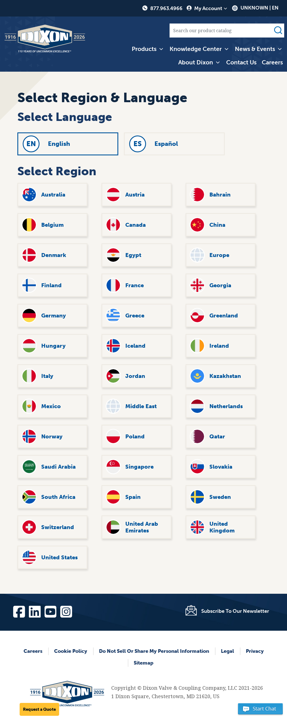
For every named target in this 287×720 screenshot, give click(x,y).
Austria (135, 194)
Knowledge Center (196, 48)
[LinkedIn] (34, 610)
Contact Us (241, 62)
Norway (52, 436)
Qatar (217, 436)
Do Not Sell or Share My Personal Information (154, 651)
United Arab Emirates (141, 527)
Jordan (135, 376)
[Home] (44, 38)
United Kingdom (222, 527)
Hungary (53, 345)
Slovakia (220, 466)
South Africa (58, 497)
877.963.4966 (166, 8)
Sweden (220, 497)
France (134, 285)
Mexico (51, 406)
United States (59, 557)
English (59, 144)
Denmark (53, 255)
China (217, 224)
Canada (135, 224)
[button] (260, 711)
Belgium (52, 224)
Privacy (255, 651)
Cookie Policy (70, 651)
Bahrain (220, 194)
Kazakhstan (225, 376)
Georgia (220, 285)
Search (278, 31)
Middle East (141, 406)
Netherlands (226, 406)
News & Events (255, 48)
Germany (53, 315)
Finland (51, 285)
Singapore (139, 466)
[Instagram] (65, 610)
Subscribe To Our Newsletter (235, 611)
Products (144, 48)
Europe (219, 255)
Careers (272, 62)
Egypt (133, 255)
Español (166, 144)
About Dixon (195, 62)
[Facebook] (18, 610)
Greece (134, 315)
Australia (53, 194)
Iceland (135, 345)
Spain (133, 497)
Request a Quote (39, 709)
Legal (227, 651)
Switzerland (57, 527)
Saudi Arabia (58, 466)
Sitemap (143, 663)
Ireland (219, 345)
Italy (47, 376)
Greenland (223, 315)
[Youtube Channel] (50, 610)
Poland (135, 436)
